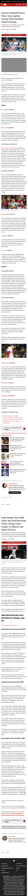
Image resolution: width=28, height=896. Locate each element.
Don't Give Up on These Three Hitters (12, 419)
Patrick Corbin (5, 363)
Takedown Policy (5, 866)
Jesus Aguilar (5, 109)
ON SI (2, 1)
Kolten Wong (5, 127)
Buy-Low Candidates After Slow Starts (13, 417)
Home (2, 504)
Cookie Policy (19, 863)
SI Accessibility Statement (7, 868)
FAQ (17, 870)
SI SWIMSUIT (8, 1)
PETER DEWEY (11, 836)
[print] (10, 497)
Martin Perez (5, 383)
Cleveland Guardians (9, 148)
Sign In (24, 4)
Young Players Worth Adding (10, 416)
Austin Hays (4, 236)
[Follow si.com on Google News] (24, 429)
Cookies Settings (5, 872)
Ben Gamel (4, 250)
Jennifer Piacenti (5, 29)
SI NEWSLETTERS (16, 1)
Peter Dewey (4, 539)
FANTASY (8, 504)
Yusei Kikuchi (5, 395)
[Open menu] (2, 4)
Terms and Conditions (21, 866)
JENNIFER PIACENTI (13, 483)
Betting (7, 852)
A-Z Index (3, 870)
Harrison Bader (5, 214)
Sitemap (18, 868)
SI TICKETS (23, 1)
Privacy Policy (4, 863)
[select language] (20, 4)
